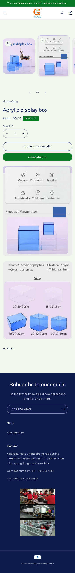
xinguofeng (32, 563)
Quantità (8, 126)
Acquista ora (37, 157)
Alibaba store (15, 432)
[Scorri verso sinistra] (29, 92)
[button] (5, 13)
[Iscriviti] (64, 409)
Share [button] (10, 348)
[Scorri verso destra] (45, 92)
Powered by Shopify (46, 563)
